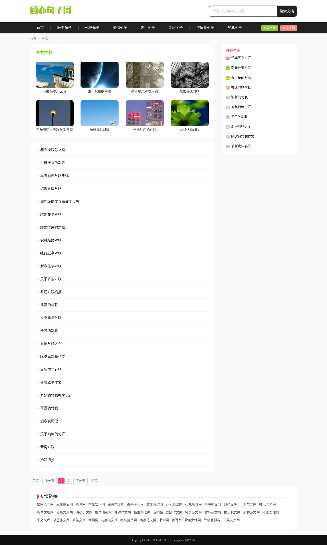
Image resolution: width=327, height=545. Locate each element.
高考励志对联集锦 (54, 176)
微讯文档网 (267, 504)
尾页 (94, 480)
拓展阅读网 (142, 512)
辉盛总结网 (154, 504)
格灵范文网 (193, 512)
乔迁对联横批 (51, 292)
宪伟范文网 (116, 504)
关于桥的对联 (51, 279)
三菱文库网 (231, 520)
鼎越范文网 (251, 512)
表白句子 (148, 28)
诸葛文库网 (64, 512)
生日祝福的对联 (52, 163)
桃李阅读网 (103, 512)
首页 (40, 28)
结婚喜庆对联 (51, 188)
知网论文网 (45, 504)
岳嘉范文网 (148, 520)
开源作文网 (122, 512)
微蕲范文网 (128, 520)
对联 (45, 38)
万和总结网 (174, 504)
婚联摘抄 (47, 460)
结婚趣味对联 (51, 214)
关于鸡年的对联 (52, 434)
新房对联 (47, 447)
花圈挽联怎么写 (52, 150)
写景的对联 (49, 408)
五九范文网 (248, 504)
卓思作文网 (61, 520)
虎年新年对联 (51, 318)
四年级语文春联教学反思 (59, 201)
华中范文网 (212, 504)
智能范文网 (212, 512)
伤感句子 (92, 28)
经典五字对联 (51, 253)
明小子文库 (84, 512)
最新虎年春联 (51, 369)
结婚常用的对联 (52, 227)
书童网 (164, 520)
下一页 (80, 480)
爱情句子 (120, 28)
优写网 (177, 520)
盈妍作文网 (174, 512)
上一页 (49, 480)
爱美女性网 (192, 520)
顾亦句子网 (159, 540)
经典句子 (235, 28)
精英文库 (79, 520)
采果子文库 (135, 504)
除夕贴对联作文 (52, 356)
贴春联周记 (49, 421)
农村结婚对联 (51, 240)
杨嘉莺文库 (109, 520)
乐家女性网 (270, 512)
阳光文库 (43, 520)
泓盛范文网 (64, 504)
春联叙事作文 (51, 382)
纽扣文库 (230, 504)
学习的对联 (49, 331)
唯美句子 (64, 28)
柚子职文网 (232, 512)
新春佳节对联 (51, 266)
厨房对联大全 (51, 343)
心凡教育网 (193, 504)
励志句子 (176, 28)
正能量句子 (205, 28)
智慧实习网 (96, 504)
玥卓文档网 (45, 512)
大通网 (93, 520)
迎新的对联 (49, 305)
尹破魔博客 (212, 520)
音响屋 (158, 512)
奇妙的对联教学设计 (56, 395)
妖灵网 (81, 504)
